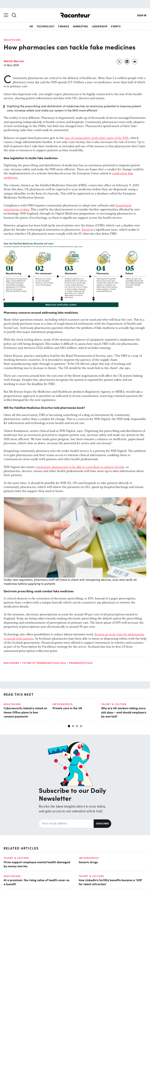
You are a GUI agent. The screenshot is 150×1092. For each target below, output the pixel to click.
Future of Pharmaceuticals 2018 (44, 662)
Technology (45, 26)
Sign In (141, 15)
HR (31, 26)
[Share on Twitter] (119, 61)
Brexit (86, 229)
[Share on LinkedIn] (127, 61)
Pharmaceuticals (81, 662)
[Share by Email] (135, 61)
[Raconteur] (75, 15)
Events (116, 26)
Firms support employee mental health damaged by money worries (37, 864)
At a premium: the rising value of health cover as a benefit (36, 882)
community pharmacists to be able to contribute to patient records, (80, 467)
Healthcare (12, 39)
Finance (63, 26)
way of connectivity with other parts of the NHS (97, 138)
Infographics (62, 704)
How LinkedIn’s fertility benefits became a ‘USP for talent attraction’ (110, 882)
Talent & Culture (114, 704)
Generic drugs (88, 862)
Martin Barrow (14, 61)
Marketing (80, 26)
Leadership (99, 26)
